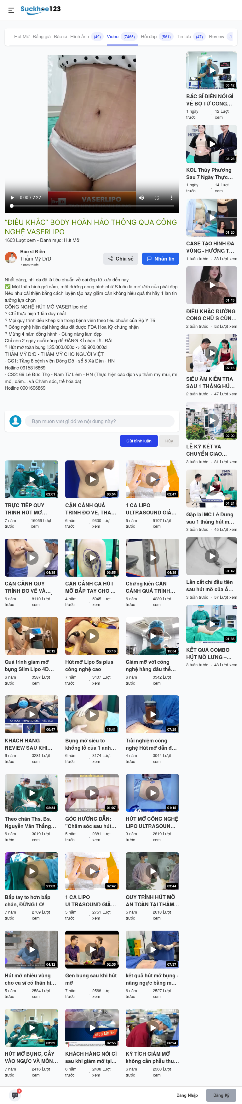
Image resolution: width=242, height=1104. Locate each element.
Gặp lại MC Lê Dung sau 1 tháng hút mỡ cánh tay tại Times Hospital (209, 518)
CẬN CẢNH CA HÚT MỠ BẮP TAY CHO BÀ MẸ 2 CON (91, 587)
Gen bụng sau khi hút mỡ (91, 979)
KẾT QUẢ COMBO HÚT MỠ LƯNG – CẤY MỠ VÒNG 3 (207, 653)
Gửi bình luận (139, 440)
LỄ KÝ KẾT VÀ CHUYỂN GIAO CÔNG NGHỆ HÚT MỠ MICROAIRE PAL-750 (211, 450)
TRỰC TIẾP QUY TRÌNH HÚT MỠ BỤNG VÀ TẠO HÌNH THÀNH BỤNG (29, 509)
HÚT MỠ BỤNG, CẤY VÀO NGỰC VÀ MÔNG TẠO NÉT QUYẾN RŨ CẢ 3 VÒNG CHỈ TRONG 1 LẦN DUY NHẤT (31, 1057)
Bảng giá (42, 36)
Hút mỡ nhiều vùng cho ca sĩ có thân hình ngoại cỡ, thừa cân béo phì (31, 979)
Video (121, 36)
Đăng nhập (187, 1095)
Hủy (169, 440)
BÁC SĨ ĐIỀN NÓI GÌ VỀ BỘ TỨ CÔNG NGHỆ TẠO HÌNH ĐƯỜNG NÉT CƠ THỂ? (209, 100)
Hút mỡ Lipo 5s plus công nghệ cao (89, 665)
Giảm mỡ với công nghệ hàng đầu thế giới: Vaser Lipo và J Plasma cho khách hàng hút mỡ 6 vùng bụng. (150, 665)
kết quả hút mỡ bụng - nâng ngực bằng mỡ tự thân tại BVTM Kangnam (152, 979)
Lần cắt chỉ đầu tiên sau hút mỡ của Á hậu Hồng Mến (209, 586)
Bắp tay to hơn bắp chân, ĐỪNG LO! (27, 901)
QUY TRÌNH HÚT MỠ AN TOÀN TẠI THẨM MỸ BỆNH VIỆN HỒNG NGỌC (152, 901)
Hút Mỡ (22, 36)
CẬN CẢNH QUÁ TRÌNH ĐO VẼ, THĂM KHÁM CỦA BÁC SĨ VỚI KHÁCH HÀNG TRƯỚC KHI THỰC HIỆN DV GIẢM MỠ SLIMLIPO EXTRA (90, 509)
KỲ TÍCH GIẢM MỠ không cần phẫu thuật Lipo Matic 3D (152, 1057)
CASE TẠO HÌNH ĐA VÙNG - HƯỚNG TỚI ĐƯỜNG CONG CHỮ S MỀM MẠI (210, 247)
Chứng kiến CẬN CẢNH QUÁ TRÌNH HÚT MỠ (148, 587)
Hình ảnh (85, 36)
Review (222, 36)
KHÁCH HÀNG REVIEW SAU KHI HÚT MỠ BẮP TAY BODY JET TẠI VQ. (27, 744)
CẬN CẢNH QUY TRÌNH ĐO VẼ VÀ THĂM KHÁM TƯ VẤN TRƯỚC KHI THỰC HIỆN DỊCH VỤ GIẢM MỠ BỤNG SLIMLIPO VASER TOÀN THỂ (31, 587)
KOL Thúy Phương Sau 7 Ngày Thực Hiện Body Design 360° (209, 173)
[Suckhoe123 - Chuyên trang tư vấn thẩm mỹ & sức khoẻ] (40, 9)
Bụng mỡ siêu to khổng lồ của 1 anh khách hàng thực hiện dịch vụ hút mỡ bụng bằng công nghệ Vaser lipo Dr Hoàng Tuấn (91, 744)
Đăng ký (221, 1095)
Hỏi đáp (156, 36)
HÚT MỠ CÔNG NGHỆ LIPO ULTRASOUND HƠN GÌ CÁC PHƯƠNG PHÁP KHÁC (152, 822)
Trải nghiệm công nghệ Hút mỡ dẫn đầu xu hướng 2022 (152, 744)
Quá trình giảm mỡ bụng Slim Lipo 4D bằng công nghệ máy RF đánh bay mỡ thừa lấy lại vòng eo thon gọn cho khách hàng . (31, 665)
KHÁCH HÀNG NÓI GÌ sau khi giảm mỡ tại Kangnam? (91, 1057)
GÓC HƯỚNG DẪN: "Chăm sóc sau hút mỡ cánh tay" (88, 822)
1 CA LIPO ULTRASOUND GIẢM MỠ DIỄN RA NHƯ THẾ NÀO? (151, 509)
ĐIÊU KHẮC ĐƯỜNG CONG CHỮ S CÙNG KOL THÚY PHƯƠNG (211, 315)
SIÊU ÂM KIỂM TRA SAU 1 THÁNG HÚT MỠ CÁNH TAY (209, 382)
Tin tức (190, 36)
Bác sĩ (60, 36)
